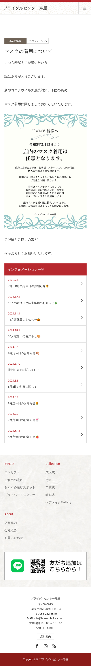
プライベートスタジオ (19, 495)
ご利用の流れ (13, 480)
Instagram (45, 645)
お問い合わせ (13, 538)
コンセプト (12, 472)
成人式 (50, 472)
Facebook (36, 645)
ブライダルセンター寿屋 (25, 8)
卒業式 (50, 487)
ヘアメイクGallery (58, 502)
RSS (53, 645)
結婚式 (50, 495)
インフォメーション (37, 41)
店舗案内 (10, 523)
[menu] (84, 8)
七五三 (50, 480)
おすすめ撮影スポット (19, 487)
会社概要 (10, 530)
